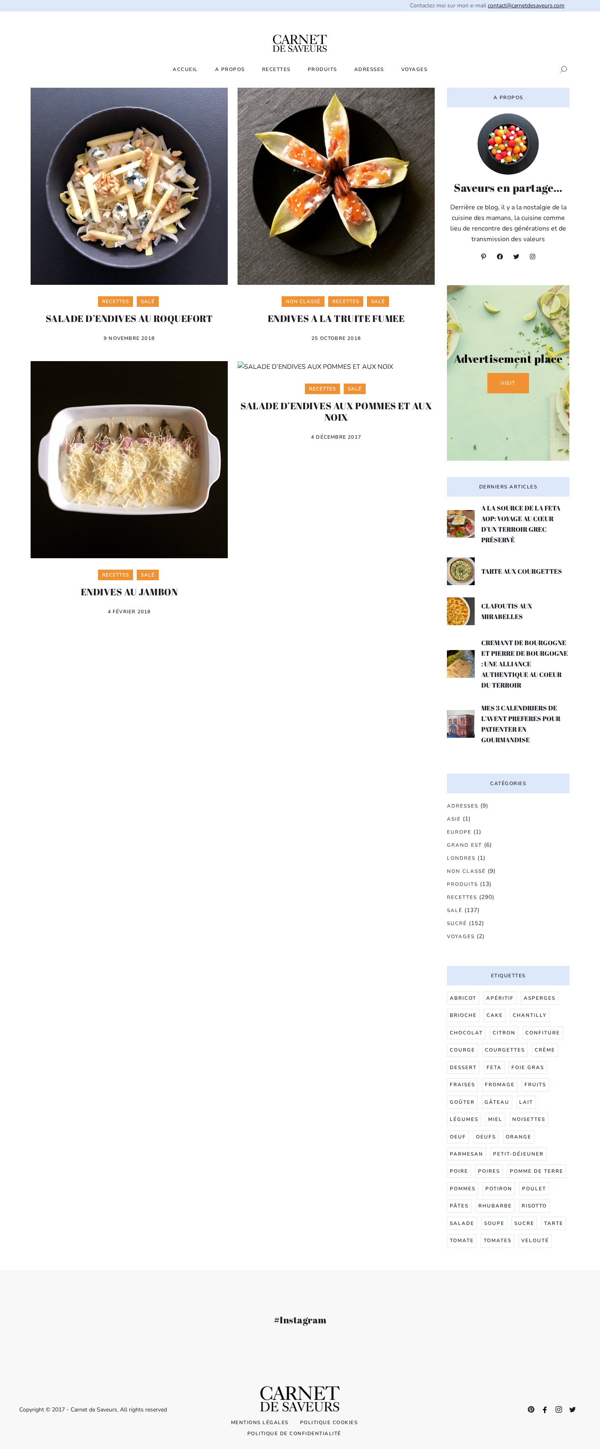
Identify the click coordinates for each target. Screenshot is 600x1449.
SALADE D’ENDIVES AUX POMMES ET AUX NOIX (336, 411)
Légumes (464, 1119)
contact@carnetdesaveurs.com (526, 5)
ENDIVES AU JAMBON (129, 591)
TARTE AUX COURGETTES (521, 571)
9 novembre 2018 (129, 338)
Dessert (463, 1067)
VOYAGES (414, 69)
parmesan (466, 1154)
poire (459, 1171)
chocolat (466, 1033)
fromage (500, 1084)
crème (545, 1050)
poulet (534, 1188)
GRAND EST (464, 845)
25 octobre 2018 (336, 338)
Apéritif (500, 998)
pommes (463, 1188)
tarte (553, 1223)
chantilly (530, 1015)
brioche (463, 1015)
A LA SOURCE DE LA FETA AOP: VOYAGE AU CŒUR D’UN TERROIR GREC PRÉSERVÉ (520, 524)
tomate (462, 1240)
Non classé (466, 871)
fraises (462, 1084)
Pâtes (459, 1206)
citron (504, 1033)
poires (489, 1171)
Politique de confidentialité (294, 1433)
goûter (462, 1102)
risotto (534, 1206)
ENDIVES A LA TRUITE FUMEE (336, 318)
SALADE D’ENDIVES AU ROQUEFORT (129, 318)
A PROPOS (230, 69)
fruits (535, 1084)
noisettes (528, 1119)
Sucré (457, 923)
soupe (494, 1223)
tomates (497, 1240)
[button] (561, 69)
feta (494, 1067)
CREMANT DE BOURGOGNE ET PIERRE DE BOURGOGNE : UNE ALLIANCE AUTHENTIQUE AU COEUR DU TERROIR (524, 664)
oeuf (458, 1137)
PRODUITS (322, 69)
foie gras (527, 1067)
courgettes (505, 1050)
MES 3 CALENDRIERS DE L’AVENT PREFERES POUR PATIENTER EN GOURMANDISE (520, 723)
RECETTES (276, 69)
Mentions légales (260, 1422)
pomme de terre (536, 1171)
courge (462, 1050)
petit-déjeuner (518, 1154)
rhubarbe (495, 1206)
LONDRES (461, 858)
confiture (542, 1033)
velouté (535, 1240)
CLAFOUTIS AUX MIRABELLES (506, 611)
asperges (540, 998)
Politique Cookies (329, 1422)
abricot (463, 998)
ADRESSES (369, 69)
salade (462, 1223)
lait (526, 1102)
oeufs (486, 1137)
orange (518, 1137)
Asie (454, 819)
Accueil (185, 69)
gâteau (496, 1102)
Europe (459, 832)
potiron (498, 1188)
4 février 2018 (129, 611)
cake (495, 1015)
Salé (454, 910)
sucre (524, 1223)
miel (495, 1119)
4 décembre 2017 (336, 437)
